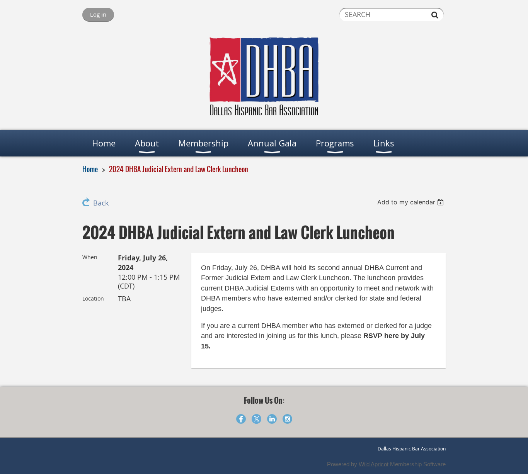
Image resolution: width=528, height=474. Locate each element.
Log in (98, 14)
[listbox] (411, 202)
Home (90, 169)
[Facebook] (241, 419)
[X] (256, 419)
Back (101, 203)
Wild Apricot (373, 464)
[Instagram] (287, 419)
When (89, 257)
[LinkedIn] (272, 419)
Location (93, 298)
